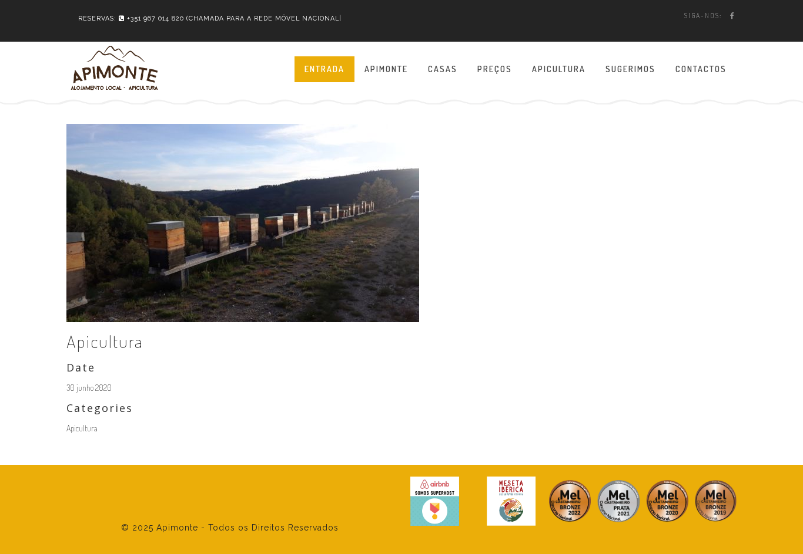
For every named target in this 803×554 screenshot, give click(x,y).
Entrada (324, 69)
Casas (442, 69)
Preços (494, 69)
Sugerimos (630, 69)
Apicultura (558, 69)
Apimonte (386, 69)
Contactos (701, 69)
